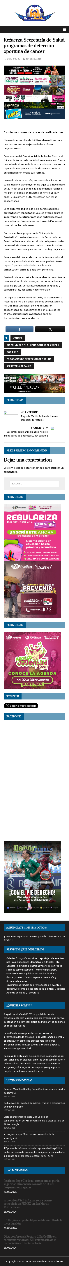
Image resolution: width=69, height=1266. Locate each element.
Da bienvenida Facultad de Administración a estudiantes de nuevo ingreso (34, 1105)
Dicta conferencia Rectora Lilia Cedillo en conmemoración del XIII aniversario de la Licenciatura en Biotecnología (34, 1120)
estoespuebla (33, 59)
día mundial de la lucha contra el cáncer (32, 345)
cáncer (17, 338)
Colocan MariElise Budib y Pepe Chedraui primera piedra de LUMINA (34, 1091)
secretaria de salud (18, 366)
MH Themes (57, 1261)
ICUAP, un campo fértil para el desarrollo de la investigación (29, 1136)
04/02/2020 (13, 59)
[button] (64, 29)
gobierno (12, 352)
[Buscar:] (34, 484)
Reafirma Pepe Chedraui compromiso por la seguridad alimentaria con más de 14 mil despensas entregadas (31, 1184)
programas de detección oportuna (28, 359)
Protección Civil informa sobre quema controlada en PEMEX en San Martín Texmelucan (28, 1204)
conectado (37, 468)
